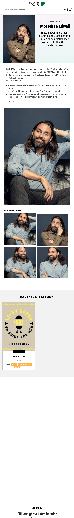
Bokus (17, 367)
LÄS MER (19, 360)
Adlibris (14, 364)
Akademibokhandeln (25, 364)
